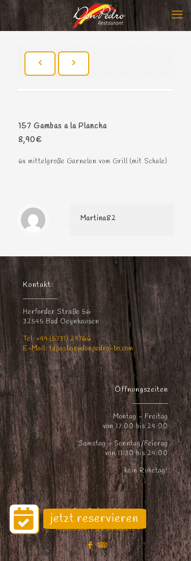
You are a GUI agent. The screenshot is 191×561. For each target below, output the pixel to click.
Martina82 (98, 218)
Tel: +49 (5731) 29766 (57, 339)
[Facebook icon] (90, 546)
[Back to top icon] (170, 540)
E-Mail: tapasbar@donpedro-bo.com (78, 348)
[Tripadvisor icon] (101, 546)
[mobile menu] (177, 15)
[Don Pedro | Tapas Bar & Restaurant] (99, 15)
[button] (24, 519)
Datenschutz (115, 528)
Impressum (73, 528)
